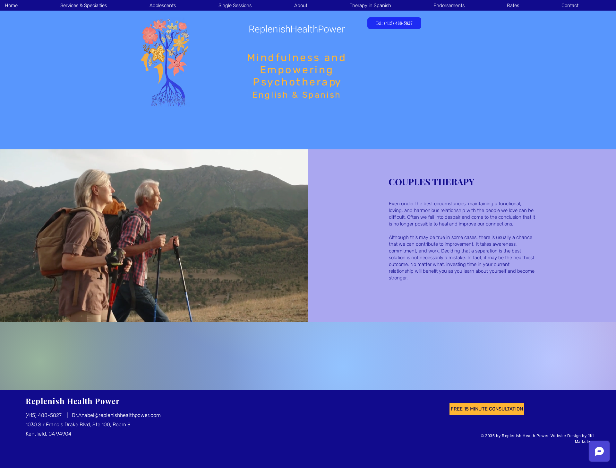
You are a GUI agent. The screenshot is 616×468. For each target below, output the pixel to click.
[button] (100, 5)
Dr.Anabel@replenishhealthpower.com (116, 415)
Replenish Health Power (73, 401)
